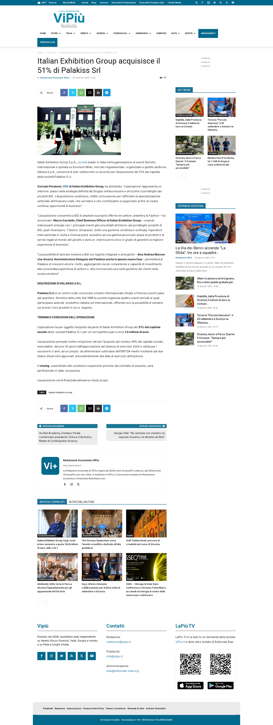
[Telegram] (106, 92)
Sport (179, 242)
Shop (93, 2)
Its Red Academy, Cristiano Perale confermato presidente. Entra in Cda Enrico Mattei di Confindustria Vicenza (65, 437)
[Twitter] (227, 2)
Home (43, 33)
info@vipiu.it (114, 656)
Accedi (85, 2)
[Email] (89, 92)
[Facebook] (202, 2)
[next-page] (45, 602)
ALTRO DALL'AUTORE (81, 501)
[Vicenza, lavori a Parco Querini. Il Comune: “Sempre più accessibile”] (190, 145)
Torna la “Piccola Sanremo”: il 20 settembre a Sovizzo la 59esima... (215, 319)
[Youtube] (233, 2)
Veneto (84, 33)
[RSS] (220, 2)
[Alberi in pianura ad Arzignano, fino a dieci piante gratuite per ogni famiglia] (185, 283)
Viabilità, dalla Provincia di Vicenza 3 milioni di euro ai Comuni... (188, 123)
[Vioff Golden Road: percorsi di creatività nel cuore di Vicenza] (146, 523)
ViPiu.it (180, 642)
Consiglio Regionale (218, 115)
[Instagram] (208, 2)
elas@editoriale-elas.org (122, 671)
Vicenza (101, 33)
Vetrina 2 (51, 52)
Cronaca (213, 153)
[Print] (98, 92)
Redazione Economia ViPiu (54, 77)
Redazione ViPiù (184, 258)
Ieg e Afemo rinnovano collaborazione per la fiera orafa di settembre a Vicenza (101, 588)
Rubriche (161, 33)
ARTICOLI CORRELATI (52, 501)
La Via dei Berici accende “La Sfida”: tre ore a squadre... (200, 250)
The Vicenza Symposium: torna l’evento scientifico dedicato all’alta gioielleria (101, 544)
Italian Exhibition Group (60, 392)
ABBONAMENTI (208, 33)
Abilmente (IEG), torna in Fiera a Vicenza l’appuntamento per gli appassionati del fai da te (54, 588)
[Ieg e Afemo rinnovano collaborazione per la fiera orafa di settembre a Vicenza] (102, 567)
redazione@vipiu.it (118, 642)
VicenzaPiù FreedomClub (123, 2)
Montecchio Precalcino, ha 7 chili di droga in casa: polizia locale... (221, 161)
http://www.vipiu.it (72, 465)
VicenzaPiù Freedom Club (151, 2)
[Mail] (214, 2)
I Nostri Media (174, 2)
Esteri (54, 33)
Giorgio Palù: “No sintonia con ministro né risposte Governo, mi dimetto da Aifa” (139, 435)
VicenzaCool (120, 33)
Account (104, 2)
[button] (196, 2)
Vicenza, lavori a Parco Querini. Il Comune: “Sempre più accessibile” (216, 338)
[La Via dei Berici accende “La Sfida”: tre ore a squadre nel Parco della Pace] (206, 228)
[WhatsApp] (81, 92)
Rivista (189, 33)
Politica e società (46, 579)
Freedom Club (47, 42)
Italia (69, 33)
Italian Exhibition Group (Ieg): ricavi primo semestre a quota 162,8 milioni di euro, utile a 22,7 (57, 544)
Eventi (130, 536)
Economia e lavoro (47, 536)
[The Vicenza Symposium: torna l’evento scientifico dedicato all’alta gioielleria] (102, 523)
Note (174, 33)
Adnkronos (142, 33)
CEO (66, 186)
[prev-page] (39, 602)
